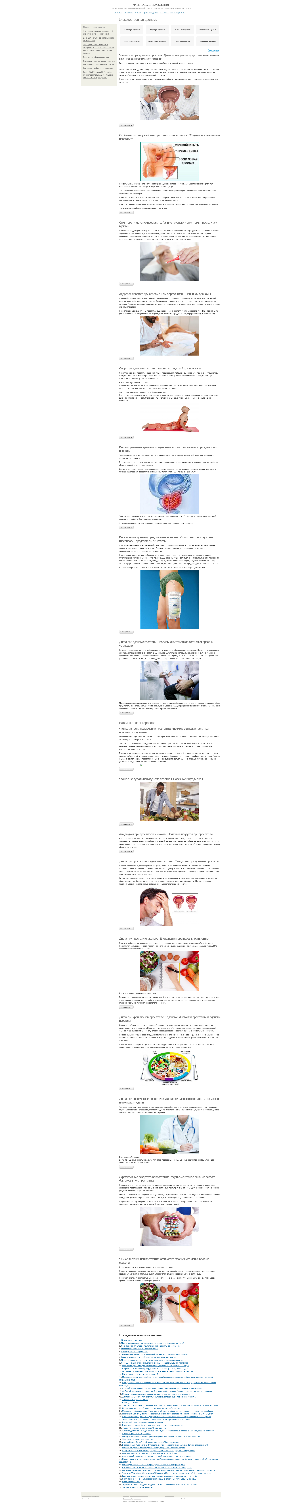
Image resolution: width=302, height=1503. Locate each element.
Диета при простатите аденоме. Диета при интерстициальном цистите (163, 938)
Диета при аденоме (132, 29)
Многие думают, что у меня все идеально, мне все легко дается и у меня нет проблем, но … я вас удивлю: (168, 1413)
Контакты (126, 1496)
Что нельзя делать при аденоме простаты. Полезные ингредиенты (161, 779)
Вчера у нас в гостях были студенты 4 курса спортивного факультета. (152, 1425)
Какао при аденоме (208, 41)
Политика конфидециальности (132, 1499)
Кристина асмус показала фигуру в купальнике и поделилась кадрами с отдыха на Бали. (160, 1476)
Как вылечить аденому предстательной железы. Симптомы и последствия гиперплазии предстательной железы (166, 539)
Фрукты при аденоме (157, 41)
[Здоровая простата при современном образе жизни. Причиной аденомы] (170, 336)
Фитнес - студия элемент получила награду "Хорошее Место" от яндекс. (153, 1447)
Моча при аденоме (132, 41)
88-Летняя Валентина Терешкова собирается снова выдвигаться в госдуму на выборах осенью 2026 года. (169, 1470)
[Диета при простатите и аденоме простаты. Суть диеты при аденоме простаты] (170, 906)
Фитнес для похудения (151, 4)
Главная (118, 12)
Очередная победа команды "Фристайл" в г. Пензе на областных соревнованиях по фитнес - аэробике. (167, 1411)
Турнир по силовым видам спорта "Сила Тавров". (144, 1427)
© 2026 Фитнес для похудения (90, 1496)
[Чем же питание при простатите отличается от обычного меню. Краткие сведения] (170, 1303)
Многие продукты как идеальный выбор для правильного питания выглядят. (155, 1365)
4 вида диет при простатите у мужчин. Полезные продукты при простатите (166, 834)
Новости (128, 12)
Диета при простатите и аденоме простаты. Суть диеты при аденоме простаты (168, 861)
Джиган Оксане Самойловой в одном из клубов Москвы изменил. (150, 1442)
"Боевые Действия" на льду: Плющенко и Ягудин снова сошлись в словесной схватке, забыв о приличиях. (168, 1430)
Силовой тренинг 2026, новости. (136, 1433)
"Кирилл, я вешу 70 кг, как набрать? (137, 1487)
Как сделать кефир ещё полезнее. (98, 68)
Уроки (138, 12)
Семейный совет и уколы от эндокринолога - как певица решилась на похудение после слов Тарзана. (166, 1416)
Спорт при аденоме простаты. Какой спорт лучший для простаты (160, 368)
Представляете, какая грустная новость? (140, 1374)
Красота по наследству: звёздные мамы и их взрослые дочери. (148, 1357)
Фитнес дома (151, 12)
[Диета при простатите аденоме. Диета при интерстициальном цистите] (170, 971)
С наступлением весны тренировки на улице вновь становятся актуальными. (156, 1394)
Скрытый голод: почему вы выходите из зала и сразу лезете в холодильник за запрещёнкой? (163, 1388)
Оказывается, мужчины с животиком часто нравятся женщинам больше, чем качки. (158, 1371)
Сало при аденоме (182, 41)
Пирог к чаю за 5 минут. (132, 1481)
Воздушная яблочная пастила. (96, 57)
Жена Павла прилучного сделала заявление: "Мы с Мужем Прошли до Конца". (156, 1419)
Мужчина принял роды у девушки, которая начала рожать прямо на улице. (154, 1360)
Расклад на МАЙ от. (131, 1402)
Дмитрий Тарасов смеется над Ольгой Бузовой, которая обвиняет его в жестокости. (159, 1396)
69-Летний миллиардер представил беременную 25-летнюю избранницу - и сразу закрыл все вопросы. (167, 1391)
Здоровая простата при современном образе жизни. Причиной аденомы (165, 294)
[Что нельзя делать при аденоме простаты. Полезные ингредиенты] (170, 801)
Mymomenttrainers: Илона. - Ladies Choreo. (139, 1348)
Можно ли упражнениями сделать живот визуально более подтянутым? (152, 1343)
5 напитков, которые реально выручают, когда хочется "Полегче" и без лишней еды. (159, 1478)
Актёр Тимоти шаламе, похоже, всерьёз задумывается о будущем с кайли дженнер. (158, 1450)
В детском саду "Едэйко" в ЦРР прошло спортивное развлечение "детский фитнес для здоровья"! (165, 1444)
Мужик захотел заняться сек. (133, 1340)
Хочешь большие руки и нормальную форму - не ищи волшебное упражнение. (155, 1362)
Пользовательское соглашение (139, 1496)
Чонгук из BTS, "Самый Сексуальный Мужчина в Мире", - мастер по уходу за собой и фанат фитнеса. (166, 1473)
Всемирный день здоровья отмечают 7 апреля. (142, 1422)
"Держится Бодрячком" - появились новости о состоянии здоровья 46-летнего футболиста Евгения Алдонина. (170, 1405)
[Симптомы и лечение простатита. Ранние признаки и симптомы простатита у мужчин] (170, 261)
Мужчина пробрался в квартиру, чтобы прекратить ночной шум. (150, 1453)
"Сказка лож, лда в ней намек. (135, 1399)
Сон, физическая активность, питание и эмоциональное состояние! (150, 1345)
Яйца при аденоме (157, 29)
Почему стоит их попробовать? (134, 1351)
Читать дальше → (126, 125)
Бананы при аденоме (182, 29)
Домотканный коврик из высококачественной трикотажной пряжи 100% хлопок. (157, 1456)
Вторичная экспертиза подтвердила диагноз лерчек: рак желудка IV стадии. (155, 1368)
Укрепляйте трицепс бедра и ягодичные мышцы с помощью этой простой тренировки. (160, 1484)
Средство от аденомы (208, 29)
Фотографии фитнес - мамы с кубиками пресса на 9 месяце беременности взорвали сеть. (161, 1436)
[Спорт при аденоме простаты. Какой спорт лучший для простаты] (170, 418)
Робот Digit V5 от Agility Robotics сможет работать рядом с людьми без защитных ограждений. (98, 75)
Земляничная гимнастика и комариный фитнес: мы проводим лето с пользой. (155, 1354)
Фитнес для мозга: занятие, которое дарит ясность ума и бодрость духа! (153, 1464)
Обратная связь (169, 1496)
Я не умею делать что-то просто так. (138, 1439)
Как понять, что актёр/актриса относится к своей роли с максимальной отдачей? (157, 1467)
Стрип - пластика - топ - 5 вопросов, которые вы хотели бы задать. (151, 1408)
